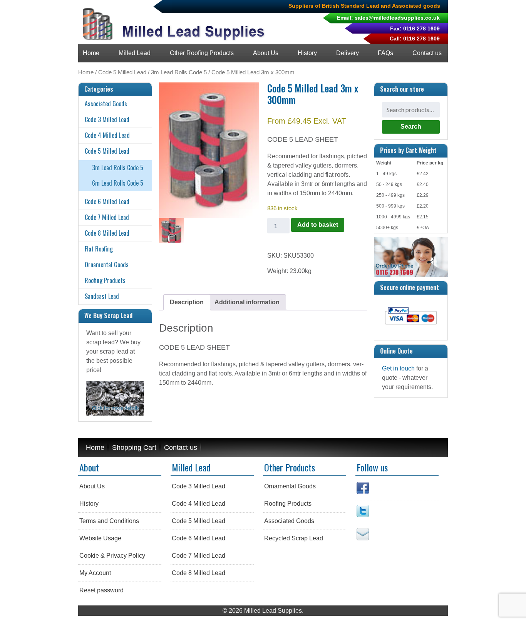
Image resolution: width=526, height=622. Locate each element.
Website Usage (100, 538)
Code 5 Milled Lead (122, 72)
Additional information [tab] (247, 302)
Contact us (427, 53)
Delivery (347, 53)
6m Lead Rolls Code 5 (117, 183)
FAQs (385, 53)
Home (91, 53)
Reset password (101, 590)
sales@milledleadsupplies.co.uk (397, 18)
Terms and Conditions (109, 521)
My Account (95, 573)
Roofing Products (105, 280)
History (307, 53)
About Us (265, 53)
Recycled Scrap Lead (293, 538)
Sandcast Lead (102, 296)
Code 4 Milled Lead (107, 135)
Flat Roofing (99, 248)
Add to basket (317, 224)
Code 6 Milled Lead (107, 201)
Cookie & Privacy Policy (112, 555)
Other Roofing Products (202, 53)
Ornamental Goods (107, 264)
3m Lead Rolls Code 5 (179, 72)
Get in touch (398, 368)
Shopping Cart (134, 447)
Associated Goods (106, 103)
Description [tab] (187, 302)
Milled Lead (135, 53)
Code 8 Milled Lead (107, 233)
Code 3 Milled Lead (107, 119)
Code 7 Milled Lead (107, 217)
